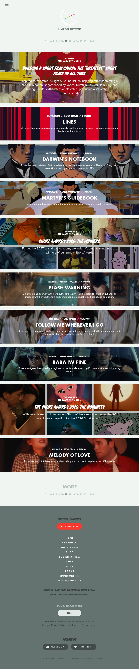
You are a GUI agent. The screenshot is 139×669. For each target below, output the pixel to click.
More (69, 487)
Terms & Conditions (95, 658)
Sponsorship (69, 575)
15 (81, 41)
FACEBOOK (57, 646)
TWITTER (86, 646)
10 (62, 41)
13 (73, 41)
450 (92, 41)
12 (70, 41)
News (69, 561)
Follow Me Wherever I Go (69, 325)
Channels (69, 542)
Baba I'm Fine (69, 362)
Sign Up (75, 580)
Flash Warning (69, 287)
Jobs (69, 566)
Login (62, 580)
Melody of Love (69, 455)
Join (69, 613)
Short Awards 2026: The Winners (69, 240)
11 (66, 41)
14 (77, 41)
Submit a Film (69, 556)
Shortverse (69, 547)
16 (85, 41)
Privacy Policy (58, 625)
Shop (69, 552)
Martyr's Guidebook (69, 198)
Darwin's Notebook (69, 159)
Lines (69, 122)
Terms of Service (81, 625)
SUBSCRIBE (72, 526)
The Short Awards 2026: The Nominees (69, 406)
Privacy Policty (78, 658)
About (69, 571)
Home (69, 537)
